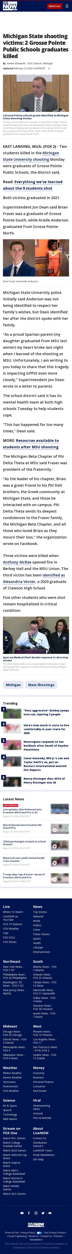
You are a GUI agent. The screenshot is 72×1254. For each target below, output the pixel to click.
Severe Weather (12, 1077)
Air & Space (10, 1105)
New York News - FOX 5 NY (13, 968)
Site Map (38, 1159)
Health (37, 943)
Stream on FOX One (11, 1130)
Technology (10, 1114)
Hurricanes (9, 1082)
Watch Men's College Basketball (14, 1172)
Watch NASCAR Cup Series (15, 1156)
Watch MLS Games (14, 1193)
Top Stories (40, 912)
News (37, 906)
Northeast (11, 961)
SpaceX (7, 1110)
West (37, 1026)
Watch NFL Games (14, 1138)
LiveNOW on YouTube (10, 918)
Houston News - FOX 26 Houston (43, 1007)
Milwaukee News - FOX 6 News (14, 1056)
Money (38, 1067)
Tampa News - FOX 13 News (44, 983)
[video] (60, 829)
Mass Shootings (41, 685)
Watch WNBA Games (11, 1187)
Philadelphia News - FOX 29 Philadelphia (15, 976)
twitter (43, 1213)
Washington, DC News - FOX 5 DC (13, 983)
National (38, 916)
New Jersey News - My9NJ (14, 991)
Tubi (5, 933)
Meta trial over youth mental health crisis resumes (24, 859)
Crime (36, 929)
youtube (22, 1213)
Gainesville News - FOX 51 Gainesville (44, 991)
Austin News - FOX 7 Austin (44, 1015)
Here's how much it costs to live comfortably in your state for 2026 (46, 729)
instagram (36, 1213)
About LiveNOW (40, 1130)
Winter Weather (12, 1073)
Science (9, 1100)
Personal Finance (43, 1082)
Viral (37, 1100)
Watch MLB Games (14, 1150)
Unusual (38, 1113)
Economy (38, 1073)
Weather (10, 1067)
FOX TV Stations (12, 924)
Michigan (48, 63)
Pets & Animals (42, 1118)
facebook (29, 1213)
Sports (37, 938)
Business (38, 1077)
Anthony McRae (17, 562)
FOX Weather (11, 928)
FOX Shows (10, 942)
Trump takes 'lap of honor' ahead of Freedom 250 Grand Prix (24, 876)
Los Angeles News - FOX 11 (45, 1041)
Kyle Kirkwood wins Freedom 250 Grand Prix (22, 826)
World (36, 921)
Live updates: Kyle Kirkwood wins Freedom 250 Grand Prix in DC (22, 811)
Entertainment (41, 952)
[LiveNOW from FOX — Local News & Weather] (10, 5)
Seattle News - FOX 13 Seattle (44, 1056)
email (50, 1213)
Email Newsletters (44, 1155)
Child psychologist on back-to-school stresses (24, 843)
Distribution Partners (40, 1144)
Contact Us (39, 1138)
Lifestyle (38, 947)
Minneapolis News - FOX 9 (15, 1048)
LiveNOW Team (42, 1150)
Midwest (10, 1026)
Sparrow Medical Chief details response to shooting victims (35, 659)
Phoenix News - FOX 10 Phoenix (42, 1033)
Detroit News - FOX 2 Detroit (14, 1041)
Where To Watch (13, 912)
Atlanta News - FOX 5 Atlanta (44, 968)
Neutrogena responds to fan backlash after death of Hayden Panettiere (46, 745)
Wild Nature (10, 1119)
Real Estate (40, 1091)
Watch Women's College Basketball (14, 1179)
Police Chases (41, 934)
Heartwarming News (41, 1107)
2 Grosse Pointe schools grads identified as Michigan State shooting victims (35, 117)
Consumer (39, 1086)
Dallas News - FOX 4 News (44, 999)
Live (6, 906)
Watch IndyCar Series (11, 1164)
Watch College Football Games (12, 1144)
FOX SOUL (9, 937)
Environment (10, 1086)
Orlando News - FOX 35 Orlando (42, 976)
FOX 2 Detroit (35, 63)
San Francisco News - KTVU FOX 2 (45, 1048)
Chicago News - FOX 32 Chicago (12, 1033)
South (38, 961)
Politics (37, 925)
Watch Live (54, 6)
